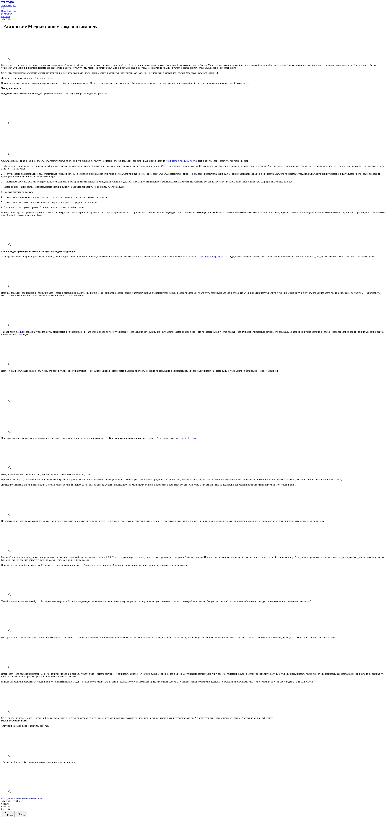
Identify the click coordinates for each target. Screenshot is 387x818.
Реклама (5, 16)
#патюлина (26, 798)
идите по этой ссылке (186, 438)
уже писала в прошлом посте (181, 161)
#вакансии (37, 798)
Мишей (21, 332)
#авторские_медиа (10, 798)
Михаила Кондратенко (211, 256)
